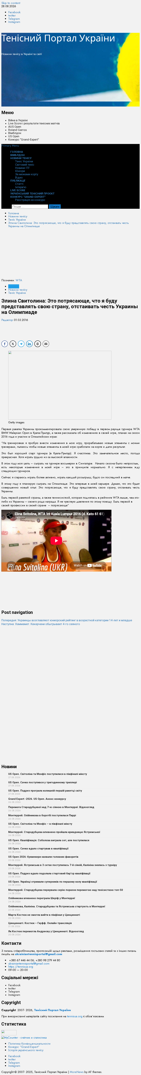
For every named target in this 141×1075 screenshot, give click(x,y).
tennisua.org (74, 1016)
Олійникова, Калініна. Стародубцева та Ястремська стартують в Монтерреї (56, 906)
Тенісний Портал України (58, 37)
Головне (13, 286)
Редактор (7, 320)
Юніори (20, 171)
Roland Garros (17, 130)
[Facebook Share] (4, 344)
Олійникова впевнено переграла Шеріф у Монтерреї (41, 898)
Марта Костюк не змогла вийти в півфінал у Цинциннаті (44, 914)
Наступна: (40, 624)
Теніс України (24, 161)
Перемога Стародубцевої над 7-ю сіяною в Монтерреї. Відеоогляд (51, 807)
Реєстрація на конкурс (30, 200)
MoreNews (77, 1072)
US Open (13, 136)
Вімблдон (14, 133)
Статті (19, 184)
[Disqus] (70, 669)
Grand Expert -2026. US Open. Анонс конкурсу (37, 798)
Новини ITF (22, 168)
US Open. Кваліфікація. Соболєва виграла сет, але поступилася (48, 840)
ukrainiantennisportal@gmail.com (28, 963)
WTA (19, 280)
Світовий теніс (24, 164)
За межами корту (26, 174)
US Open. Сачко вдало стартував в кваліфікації (38, 848)
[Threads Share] (37, 344)
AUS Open (14, 126)
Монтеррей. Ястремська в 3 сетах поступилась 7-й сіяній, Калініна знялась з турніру (62, 865)
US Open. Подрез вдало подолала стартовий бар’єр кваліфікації (49, 873)
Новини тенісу (20, 158)
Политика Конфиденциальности (29, 1043)
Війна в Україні (18, 120)
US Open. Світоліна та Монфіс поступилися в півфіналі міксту (47, 774)
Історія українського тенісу (25, 1050)
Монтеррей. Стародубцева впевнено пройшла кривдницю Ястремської (54, 832)
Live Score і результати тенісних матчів (34, 123)
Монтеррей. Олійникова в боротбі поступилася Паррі (42, 815)
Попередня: (66, 620)
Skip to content (10, 3)
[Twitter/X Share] (13, 344)
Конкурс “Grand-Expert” (23, 139)
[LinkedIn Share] (29, 344)
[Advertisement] (70, 82)
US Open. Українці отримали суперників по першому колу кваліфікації (52, 881)
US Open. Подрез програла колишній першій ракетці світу (45, 790)
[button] (10, 145)
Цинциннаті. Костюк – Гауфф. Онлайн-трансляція (40, 923)
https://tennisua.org (20, 967)
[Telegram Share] (21, 344)
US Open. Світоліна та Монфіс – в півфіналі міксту (40, 823)
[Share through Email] (46, 344)
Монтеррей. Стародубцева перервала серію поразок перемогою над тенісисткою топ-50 (65, 890)
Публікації (17, 180)
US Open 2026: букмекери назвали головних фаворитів (43, 856)
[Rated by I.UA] (9, 1034)
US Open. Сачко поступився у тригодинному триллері (42, 782)
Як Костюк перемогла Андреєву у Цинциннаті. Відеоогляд (46, 931)
